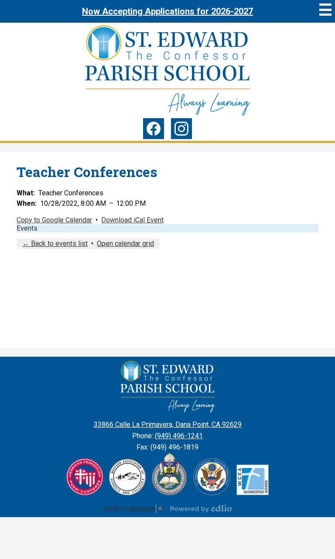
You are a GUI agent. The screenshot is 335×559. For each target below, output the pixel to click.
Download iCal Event (132, 220)
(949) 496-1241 (179, 436)
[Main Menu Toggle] (325, 9)
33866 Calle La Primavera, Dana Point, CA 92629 (168, 424)
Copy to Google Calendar (54, 220)
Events (27, 228)
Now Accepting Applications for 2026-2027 (167, 11)
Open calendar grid (125, 243)
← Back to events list (55, 243)
